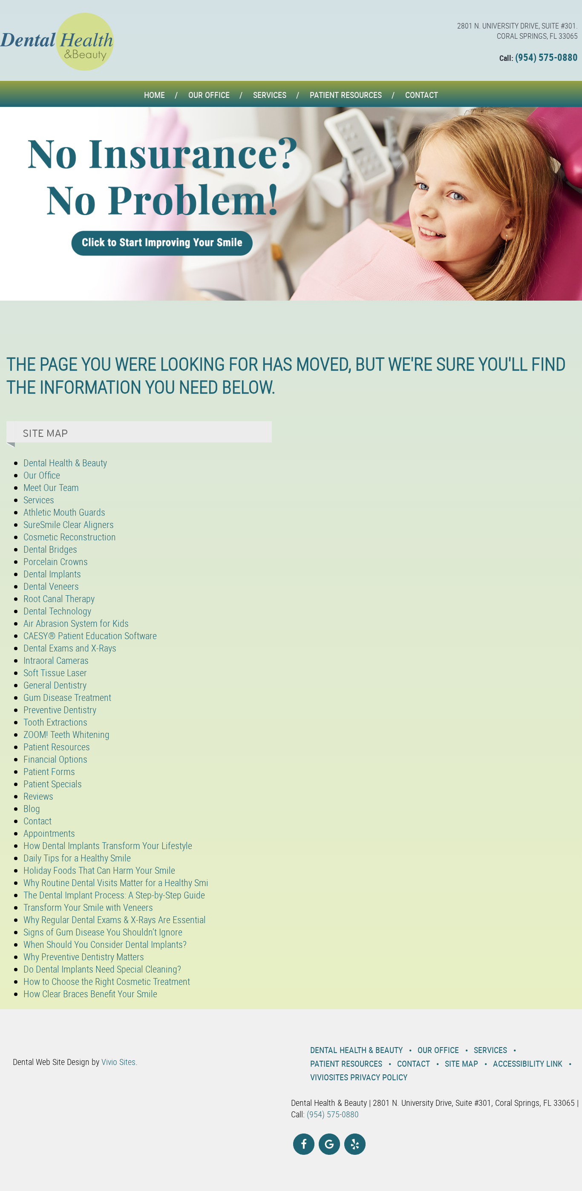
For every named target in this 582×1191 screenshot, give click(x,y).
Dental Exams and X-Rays (69, 648)
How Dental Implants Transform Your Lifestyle (107, 845)
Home (154, 94)
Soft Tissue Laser (55, 672)
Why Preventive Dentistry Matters (83, 956)
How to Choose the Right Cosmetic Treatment (106, 981)
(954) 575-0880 (546, 57)
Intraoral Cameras (56, 660)
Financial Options (55, 759)
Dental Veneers (51, 586)
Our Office (209, 94)
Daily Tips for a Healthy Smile (77, 858)
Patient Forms (49, 771)
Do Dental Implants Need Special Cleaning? (102, 969)
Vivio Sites (118, 1062)
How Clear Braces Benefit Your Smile (90, 993)
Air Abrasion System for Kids (76, 623)
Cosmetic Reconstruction (69, 537)
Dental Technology (57, 611)
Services (269, 94)
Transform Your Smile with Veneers (88, 907)
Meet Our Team (51, 487)
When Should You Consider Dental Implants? (105, 944)
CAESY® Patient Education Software (90, 635)
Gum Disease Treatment (67, 697)
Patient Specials (52, 784)
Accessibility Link (527, 1063)
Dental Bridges (50, 549)
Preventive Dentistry (59, 709)
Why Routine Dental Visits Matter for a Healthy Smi (115, 882)
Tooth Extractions (55, 722)
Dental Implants (52, 574)
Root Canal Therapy (59, 598)
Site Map (461, 1063)
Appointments (49, 833)
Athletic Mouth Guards (64, 512)
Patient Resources (346, 94)
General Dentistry (54, 685)
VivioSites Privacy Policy (358, 1077)
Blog (31, 808)
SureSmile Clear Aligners (68, 524)
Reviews (38, 796)
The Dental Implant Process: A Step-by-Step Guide (114, 895)
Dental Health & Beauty (65, 462)
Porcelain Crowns (55, 561)
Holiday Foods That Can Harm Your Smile (99, 870)
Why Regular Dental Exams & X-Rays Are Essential (114, 919)
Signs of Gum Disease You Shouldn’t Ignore (102, 932)
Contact (421, 94)
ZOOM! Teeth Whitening (66, 734)
